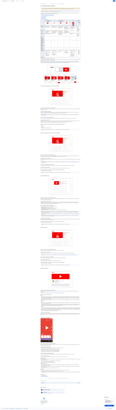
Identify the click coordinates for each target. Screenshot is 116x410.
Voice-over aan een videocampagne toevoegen (48, 62)
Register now (42, 404)
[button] (1, 1)
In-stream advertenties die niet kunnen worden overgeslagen (47, 15)
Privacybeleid (7, 408)
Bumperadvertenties (43, 17)
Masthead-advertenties (43, 18)
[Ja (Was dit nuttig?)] (78, 383)
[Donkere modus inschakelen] (107, 408)
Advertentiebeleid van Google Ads (19, 408)
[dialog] (109, 401)
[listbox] (111, 408)
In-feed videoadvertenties (44, 16)
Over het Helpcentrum (26, 408)
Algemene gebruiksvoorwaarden (12, 408)
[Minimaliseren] (113, 397)
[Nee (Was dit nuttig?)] (79, 383)
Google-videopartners (77, 59)
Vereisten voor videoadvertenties (44, 376)
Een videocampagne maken (44, 375)
